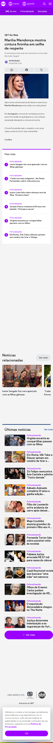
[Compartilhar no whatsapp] (12, 70)
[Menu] (50, 4)
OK (26, 733)
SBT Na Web (11, 35)
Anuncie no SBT (26, 703)
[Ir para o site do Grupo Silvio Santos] (22, 695)
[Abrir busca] (44, 4)
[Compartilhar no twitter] (41, 70)
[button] (22, 383)
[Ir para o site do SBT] (42, 695)
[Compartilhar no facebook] (26, 70)
